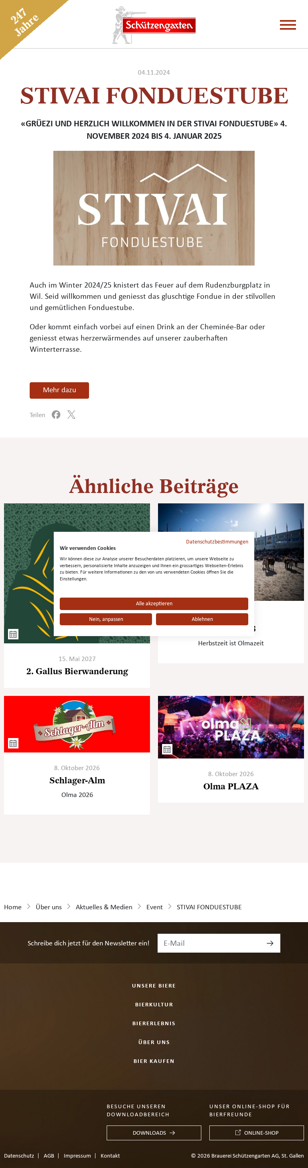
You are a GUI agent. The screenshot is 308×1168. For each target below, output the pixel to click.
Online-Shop (261, 1133)
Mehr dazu (59, 390)
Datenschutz (19, 1156)
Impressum (77, 1156)
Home (13, 907)
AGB (49, 1156)
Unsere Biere (154, 986)
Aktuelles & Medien (104, 907)
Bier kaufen (154, 1061)
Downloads (149, 1133)
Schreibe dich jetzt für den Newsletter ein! (89, 943)
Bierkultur (154, 1005)
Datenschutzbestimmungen (217, 542)
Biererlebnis (154, 1023)
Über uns (49, 907)
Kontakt (110, 1156)
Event (154, 907)
